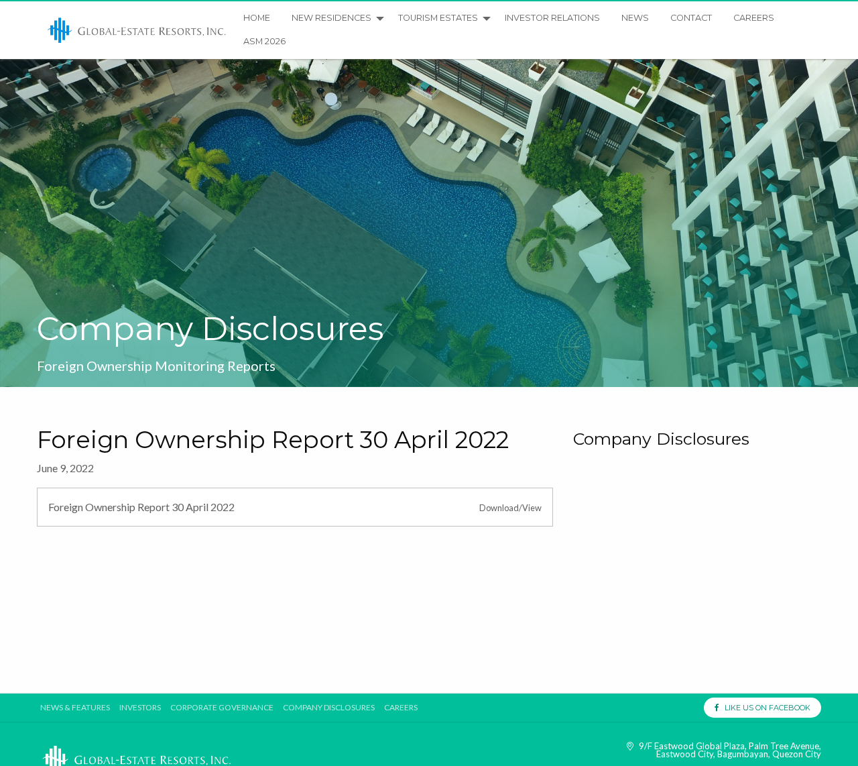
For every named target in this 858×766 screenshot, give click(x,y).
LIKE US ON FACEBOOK (764, 707)
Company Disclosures (329, 707)
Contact (691, 18)
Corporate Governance (221, 707)
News (635, 18)
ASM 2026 (264, 41)
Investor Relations (552, 18)
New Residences (331, 18)
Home (256, 18)
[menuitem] (137, 30)
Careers (753, 18)
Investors (140, 707)
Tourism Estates (438, 18)
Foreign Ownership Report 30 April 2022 (141, 506)
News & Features (75, 707)
